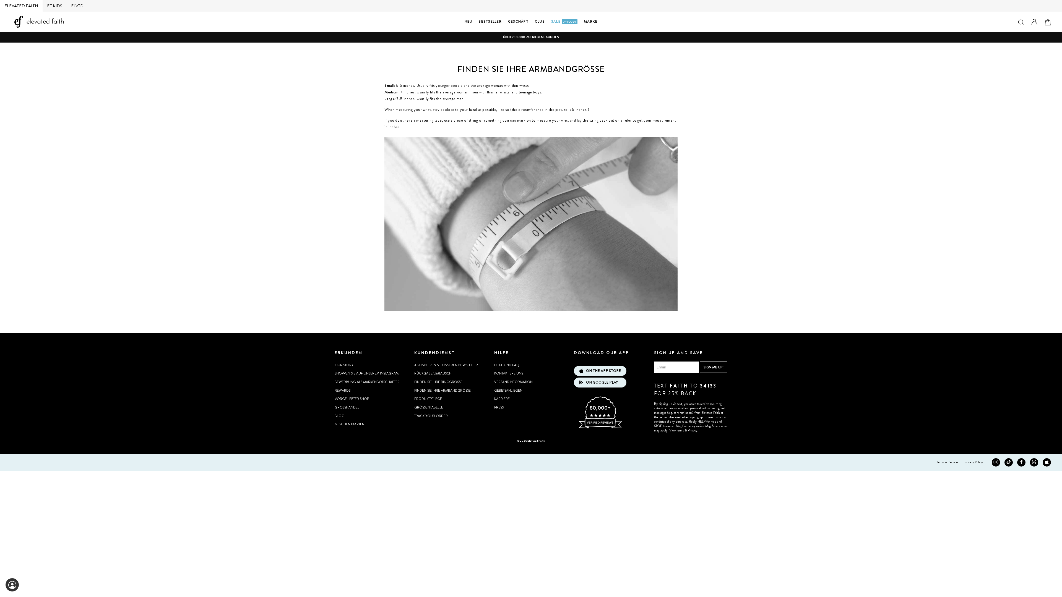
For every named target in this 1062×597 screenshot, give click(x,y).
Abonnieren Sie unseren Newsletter (446, 365)
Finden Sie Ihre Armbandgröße (442, 390)
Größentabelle (428, 407)
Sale (563, 21)
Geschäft (518, 21)
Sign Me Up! (713, 367)
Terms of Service (947, 462)
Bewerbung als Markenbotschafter (367, 381)
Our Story (344, 365)
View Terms (676, 430)
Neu (469, 21)
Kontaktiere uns (508, 373)
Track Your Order (431, 415)
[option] (531, 37)
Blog (339, 415)
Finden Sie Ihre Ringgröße (438, 381)
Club (540, 21)
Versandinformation (513, 381)
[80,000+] (600, 428)
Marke (590, 21)
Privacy (692, 430)
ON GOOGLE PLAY (602, 382)
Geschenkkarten (350, 424)
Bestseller (490, 21)
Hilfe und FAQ (506, 365)
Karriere (502, 398)
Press (499, 407)
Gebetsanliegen (508, 390)
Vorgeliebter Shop (352, 398)
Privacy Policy (973, 462)
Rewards (342, 390)
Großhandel (347, 407)
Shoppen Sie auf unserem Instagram (367, 373)
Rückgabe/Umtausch (433, 373)
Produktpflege (428, 398)
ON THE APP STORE (603, 370)
